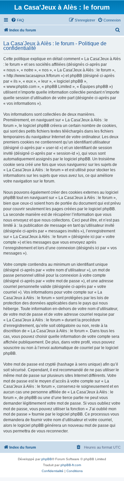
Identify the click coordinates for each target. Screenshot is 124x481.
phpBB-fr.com (71, 465)
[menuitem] (17, 20)
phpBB (46, 459)
